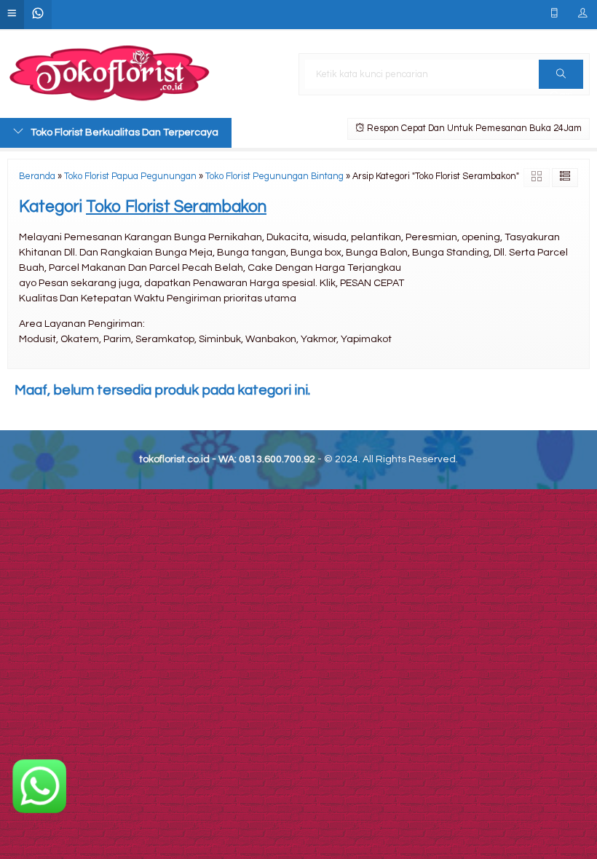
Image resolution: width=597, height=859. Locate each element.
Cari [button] (561, 74)
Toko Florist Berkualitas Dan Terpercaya (124, 132)
